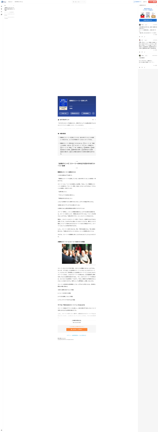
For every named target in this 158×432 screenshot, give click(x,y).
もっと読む (155, 34)
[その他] (93, 113)
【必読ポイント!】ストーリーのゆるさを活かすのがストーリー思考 (9, 9)
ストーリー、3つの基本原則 (9, 12)
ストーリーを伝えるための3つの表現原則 (9, 18)
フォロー (146, 24)
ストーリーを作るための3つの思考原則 (9, 15)
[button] (148, 30)
